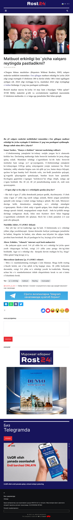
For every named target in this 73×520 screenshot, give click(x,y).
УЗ (65, 4)
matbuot (25, 281)
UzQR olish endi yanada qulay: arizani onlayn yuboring (24, 484)
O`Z (68, 4)
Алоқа (6, 499)
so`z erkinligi (13, 281)
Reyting (35, 281)
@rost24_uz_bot (9, 286)
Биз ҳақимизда (9, 496)
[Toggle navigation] (6, 10)
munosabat (46, 281)
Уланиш (8, 438)
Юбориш (8, 339)
